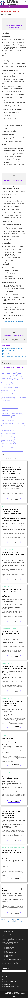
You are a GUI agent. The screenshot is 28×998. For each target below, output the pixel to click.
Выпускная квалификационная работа (10, 387)
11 (20, 919)
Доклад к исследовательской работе (10, 390)
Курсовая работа (21, 397)
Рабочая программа (6, 446)
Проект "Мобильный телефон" (9, 355)
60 (25, 921)
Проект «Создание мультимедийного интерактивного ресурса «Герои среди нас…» (14, 740)
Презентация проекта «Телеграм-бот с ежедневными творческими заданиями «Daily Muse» (13, 776)
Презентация (4, 410)
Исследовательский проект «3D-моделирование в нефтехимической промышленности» (12, 814)
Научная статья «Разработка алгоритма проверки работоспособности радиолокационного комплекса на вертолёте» (13, 592)
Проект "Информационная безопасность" (12, 348)
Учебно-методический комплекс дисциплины (12, 450)
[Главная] (1, 6)
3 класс (14, 372)
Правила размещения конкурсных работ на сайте (13, 983)
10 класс (9, 378)
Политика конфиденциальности (9, 993)
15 (3, 921)
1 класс (3, 372)
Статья (13, 417)
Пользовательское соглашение (13, 992)
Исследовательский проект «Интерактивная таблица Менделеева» (11, 633)
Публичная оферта (21, 993)
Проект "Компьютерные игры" (9, 351)
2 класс (8, 372)
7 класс (14, 375)
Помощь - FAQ (6, 979)
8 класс (19, 375)
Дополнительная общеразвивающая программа (13, 427)
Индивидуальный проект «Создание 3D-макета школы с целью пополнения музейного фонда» (12, 853)
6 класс (8, 375)
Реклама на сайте (6, 984)
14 (1, 921)
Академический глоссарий (8, 976)
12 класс (21, 378)
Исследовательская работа (7, 394)
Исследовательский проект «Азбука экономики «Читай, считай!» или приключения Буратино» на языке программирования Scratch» (11, 469)
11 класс (15, 378)
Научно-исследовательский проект (9, 407)
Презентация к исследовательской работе (11, 413)
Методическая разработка (7, 437)
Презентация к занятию (7, 443)
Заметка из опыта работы (7, 430)
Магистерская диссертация (8, 400)
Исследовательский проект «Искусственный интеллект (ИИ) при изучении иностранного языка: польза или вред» (13, 555)
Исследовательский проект (8, 397)
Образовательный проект (7, 440)
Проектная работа (5, 417)
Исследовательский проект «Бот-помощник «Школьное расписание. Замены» (13, 703)
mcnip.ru (8, 956)
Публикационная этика (8, 978)
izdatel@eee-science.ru (11, 952)
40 (16, 921)
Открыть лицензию (6, 966)
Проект (16, 443)
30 (12, 921)
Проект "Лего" (5, 353)
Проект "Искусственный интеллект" (11, 350)
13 (24, 919)
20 (8, 921)
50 (21, 921)
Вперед (2, 923)
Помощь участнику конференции (10, 981)
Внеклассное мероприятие (8, 420)
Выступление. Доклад (6, 423)
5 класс (3, 375)
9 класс (3, 378)
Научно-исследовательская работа (9, 403)
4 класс (19, 372)
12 (22, 919)
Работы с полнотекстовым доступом (12, 454)
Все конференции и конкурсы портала (11, 986)
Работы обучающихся (6, 384)
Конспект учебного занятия (8, 433)
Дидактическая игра (19, 423)
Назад (2, 919)
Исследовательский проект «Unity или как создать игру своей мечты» (14, 667)
